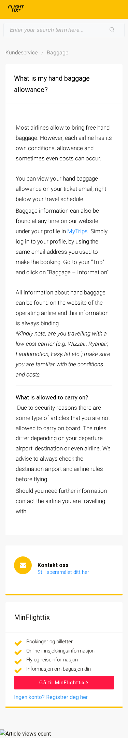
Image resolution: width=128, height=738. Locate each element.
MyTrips (77, 231)
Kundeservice (21, 52)
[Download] (51, 371)
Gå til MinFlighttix (62, 683)
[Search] (112, 30)
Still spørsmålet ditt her (63, 572)
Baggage (57, 52)
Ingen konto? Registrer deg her (51, 697)
